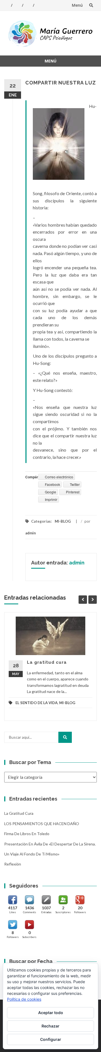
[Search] (65, 737)
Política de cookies (24, 999)
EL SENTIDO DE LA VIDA (36, 702)
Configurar (50, 1039)
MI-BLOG (63, 521)
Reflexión (12, 864)
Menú (77, 5)
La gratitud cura (47, 662)
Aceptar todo (50, 1012)
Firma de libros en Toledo (26, 833)
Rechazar (50, 1026)
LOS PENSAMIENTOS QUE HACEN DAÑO (41, 823)
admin (30, 533)
